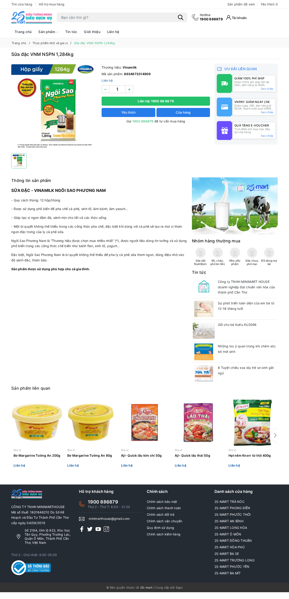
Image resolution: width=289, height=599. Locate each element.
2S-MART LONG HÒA (230, 528)
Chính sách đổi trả (161, 514)
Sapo (179, 587)
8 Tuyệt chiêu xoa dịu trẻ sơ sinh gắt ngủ (246, 370)
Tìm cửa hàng (21, 4)
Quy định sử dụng (160, 528)
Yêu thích (269, 4)
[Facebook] (81, 529)
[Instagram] (106, 529)
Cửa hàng (183, 112)
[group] (54, 107)
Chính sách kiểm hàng (163, 534)
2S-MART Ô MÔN (227, 534)
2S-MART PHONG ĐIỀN (232, 508)
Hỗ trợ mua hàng (51, 4)
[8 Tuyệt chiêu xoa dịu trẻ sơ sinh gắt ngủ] (204, 373)
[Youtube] (98, 529)
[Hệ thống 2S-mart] (31, 17)
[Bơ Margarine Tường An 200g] (37, 422)
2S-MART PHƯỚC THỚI (232, 514)
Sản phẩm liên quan (31, 388)
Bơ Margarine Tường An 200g (37, 455)
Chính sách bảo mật (162, 502)
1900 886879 (211, 17)
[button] (274, 435)
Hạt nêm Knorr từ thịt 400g (249, 455)
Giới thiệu (92, 32)
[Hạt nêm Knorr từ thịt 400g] (252, 422)
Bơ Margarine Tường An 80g (89, 455)
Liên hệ (113, 32)
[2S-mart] (235, 206)
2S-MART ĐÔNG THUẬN (233, 540)
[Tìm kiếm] (180, 17)
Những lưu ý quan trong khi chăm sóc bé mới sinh (247, 348)
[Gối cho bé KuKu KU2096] (204, 330)
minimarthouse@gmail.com (109, 518)
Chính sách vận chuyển (164, 521)
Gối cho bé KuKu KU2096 (237, 325)
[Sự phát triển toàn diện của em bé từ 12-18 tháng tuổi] (204, 309)
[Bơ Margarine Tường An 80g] (91, 422)
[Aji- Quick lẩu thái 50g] (198, 422)
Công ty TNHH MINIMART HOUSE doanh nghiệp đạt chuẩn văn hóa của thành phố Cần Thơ (246, 287)
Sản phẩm (47, 32)
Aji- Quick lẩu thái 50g (192, 455)
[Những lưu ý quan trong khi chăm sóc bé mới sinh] (204, 352)
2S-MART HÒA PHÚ (229, 547)
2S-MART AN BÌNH (228, 521)
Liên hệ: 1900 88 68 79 (156, 101)
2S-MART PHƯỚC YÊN (231, 566)
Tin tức (71, 32)
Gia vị (17, 450)
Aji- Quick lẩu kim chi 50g (141, 455)
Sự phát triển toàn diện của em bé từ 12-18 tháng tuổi (246, 305)
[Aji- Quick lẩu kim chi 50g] (144, 422)
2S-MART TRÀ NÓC (229, 502)
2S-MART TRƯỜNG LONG (234, 560)
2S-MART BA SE (226, 554)
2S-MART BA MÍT (227, 573)
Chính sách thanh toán (164, 508)
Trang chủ (23, 32)
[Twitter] (90, 529)
